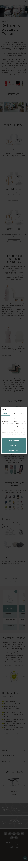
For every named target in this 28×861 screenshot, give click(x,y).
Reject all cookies (14, 450)
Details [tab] (14, 413)
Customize (13, 445)
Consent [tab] (5, 413)
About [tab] (23, 413)
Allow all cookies (14, 440)
